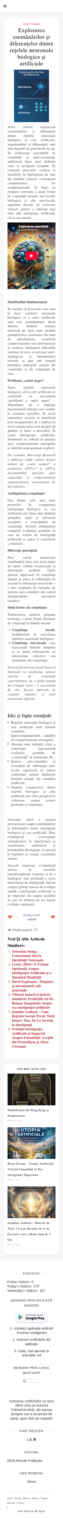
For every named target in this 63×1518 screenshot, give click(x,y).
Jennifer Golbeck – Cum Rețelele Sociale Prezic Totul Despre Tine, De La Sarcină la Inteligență (33, 1018)
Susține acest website (31, 917)
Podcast (35, 1498)
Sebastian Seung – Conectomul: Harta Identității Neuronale (28, 956)
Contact (20, 1502)
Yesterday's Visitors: (23, 1291)
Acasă (10, 1498)
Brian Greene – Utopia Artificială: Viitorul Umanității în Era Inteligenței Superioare (31, 1169)
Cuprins (44, 1498)
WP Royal (39, 1511)
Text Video (31, 24)
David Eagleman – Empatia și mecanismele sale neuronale (32, 986)
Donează (11, 1502)
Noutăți (17, 1498)
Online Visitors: (19, 1282)
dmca (31, 1481)
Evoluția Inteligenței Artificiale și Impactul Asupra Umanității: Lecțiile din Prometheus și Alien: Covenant (33, 1037)
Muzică (26, 1498)
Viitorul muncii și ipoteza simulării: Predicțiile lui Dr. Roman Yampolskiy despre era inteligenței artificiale (33, 1001)
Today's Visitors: (20, 1286)
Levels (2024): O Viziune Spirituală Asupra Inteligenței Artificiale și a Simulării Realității (31, 971)
